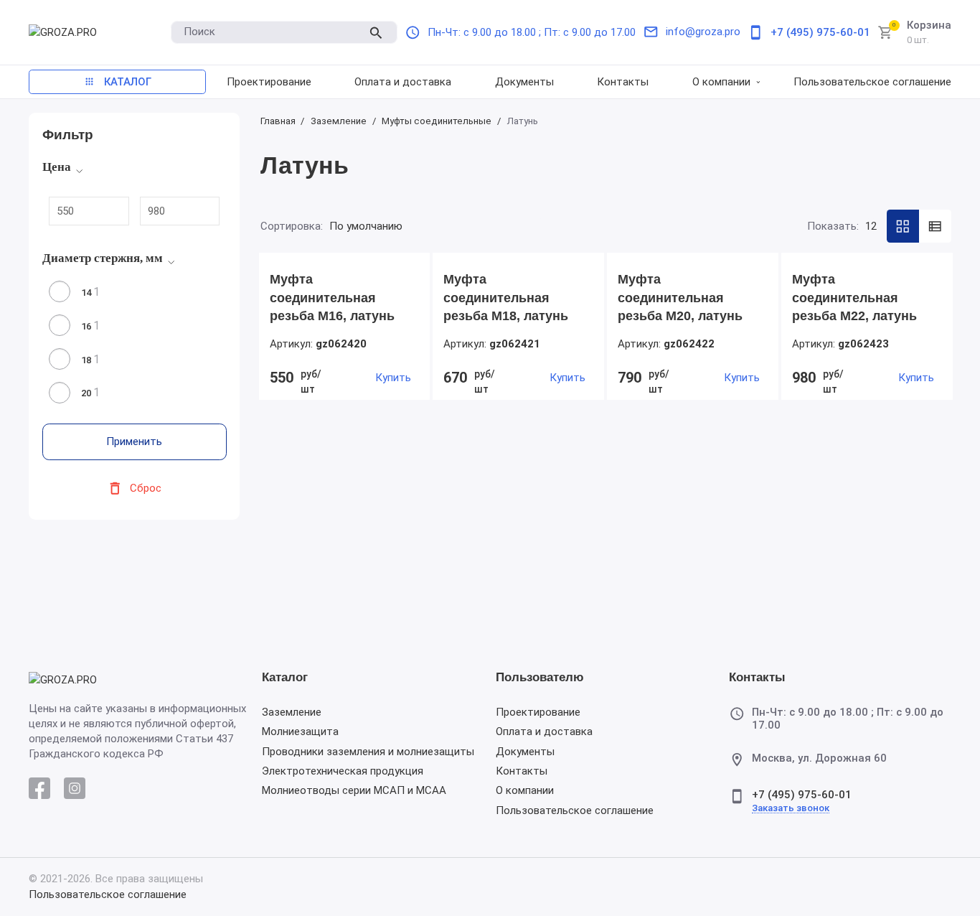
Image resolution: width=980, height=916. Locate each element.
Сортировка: (291, 226)
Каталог (285, 678)
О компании (525, 790)
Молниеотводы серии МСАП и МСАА (354, 790)
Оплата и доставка (544, 731)
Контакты (521, 771)
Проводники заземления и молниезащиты (368, 751)
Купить (393, 377)
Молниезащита (300, 731)
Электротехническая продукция (342, 771)
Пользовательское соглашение (575, 810)
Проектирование (538, 712)
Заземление (291, 712)
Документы (525, 751)
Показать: (833, 226)
